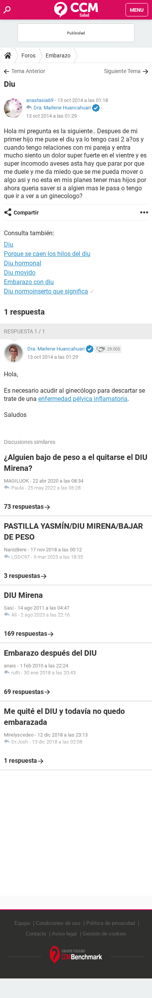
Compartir (26, 212)
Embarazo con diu (29, 282)
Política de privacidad (110, 923)
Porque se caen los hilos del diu (47, 254)
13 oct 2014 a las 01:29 (51, 116)
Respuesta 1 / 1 (24, 331)
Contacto (36, 934)
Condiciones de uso (58, 923)
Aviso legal (64, 934)
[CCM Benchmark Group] (76, 955)
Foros (28, 55)
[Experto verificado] (96, 108)
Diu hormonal (22, 263)
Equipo (22, 923)
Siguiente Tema (122, 71)
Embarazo (58, 55)
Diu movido (19, 272)
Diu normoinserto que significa (46, 291)
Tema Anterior (28, 71)
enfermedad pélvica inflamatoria (82, 398)
